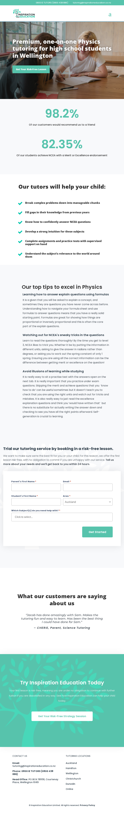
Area (66, 496)
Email (67, 481)
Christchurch (73, 778)
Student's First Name (24, 496)
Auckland (71, 763)
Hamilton (71, 768)
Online (69, 789)
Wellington (72, 773)
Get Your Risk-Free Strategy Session (62, 716)
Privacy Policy (87, 805)
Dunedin (70, 783)
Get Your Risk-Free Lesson (31, 69)
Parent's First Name (23, 481)
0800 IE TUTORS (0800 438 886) (52, 2)
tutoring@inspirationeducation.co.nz (34, 766)
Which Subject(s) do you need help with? (35, 510)
